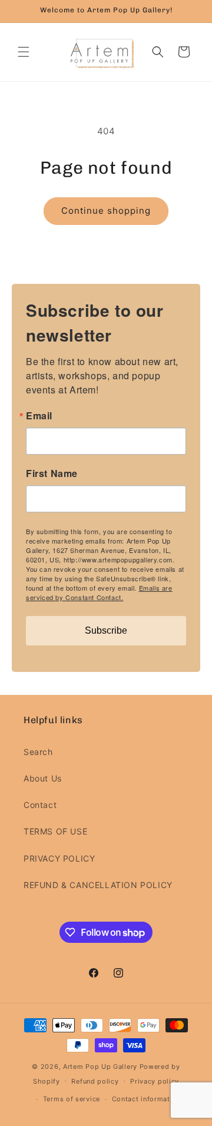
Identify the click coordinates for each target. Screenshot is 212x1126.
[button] (24, 52)
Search (38, 752)
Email (39, 415)
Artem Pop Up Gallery (100, 1066)
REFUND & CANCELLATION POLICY (98, 885)
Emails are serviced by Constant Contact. (99, 592)
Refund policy (94, 1081)
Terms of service (71, 1099)
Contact (40, 805)
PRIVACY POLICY (59, 858)
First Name (52, 473)
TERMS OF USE (55, 831)
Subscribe (106, 630)
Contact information (146, 1099)
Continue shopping (106, 210)
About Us (43, 778)
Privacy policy (154, 1081)
